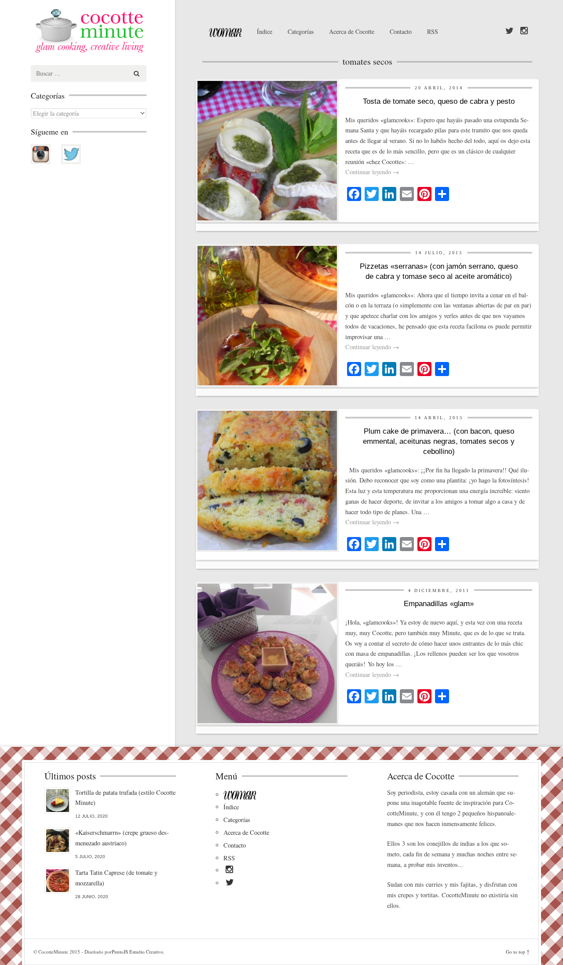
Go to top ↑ (518, 951)
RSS (432, 31)
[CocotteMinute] (110, 31)
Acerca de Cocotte (351, 31)
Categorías (301, 31)
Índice (264, 31)
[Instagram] (524, 31)
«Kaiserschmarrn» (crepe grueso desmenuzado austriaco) (122, 837)
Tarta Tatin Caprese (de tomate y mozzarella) (116, 877)
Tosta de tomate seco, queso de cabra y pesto (439, 101)
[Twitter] (509, 31)
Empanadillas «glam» (439, 603)
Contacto (401, 31)
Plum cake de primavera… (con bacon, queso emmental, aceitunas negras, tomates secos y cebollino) (439, 441)
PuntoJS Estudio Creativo (137, 951)
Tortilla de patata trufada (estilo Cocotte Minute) (125, 797)
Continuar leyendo (372, 172)
